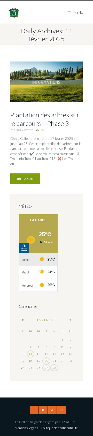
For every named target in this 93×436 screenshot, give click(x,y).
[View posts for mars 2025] (70, 320)
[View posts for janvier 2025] (23, 320)
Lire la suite (25, 178)
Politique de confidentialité (60, 428)
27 (46, 367)
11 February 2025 (21, 130)
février (46, 320)
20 (46, 360)
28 (54, 367)
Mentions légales (26, 428)
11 (30, 353)
